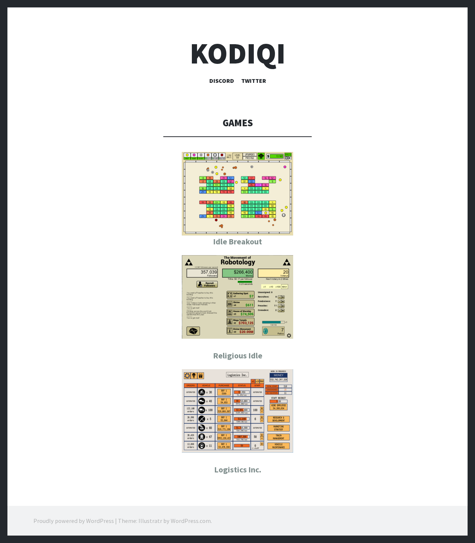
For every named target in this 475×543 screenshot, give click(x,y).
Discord (221, 80)
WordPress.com (191, 520)
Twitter (253, 80)
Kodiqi (238, 53)
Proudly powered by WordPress (73, 520)
